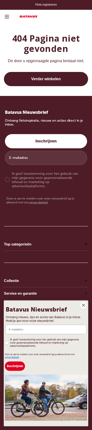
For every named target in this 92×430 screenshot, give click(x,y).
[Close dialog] (83, 305)
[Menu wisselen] (7, 17)
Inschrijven (46, 141)
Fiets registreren (46, 4)
